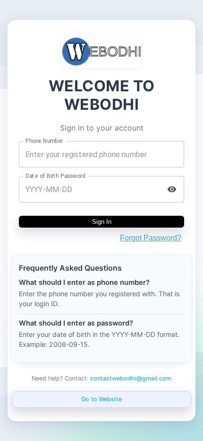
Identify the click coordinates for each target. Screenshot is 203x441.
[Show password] (172, 189)
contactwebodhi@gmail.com (130, 378)
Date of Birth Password (55, 176)
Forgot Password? (150, 238)
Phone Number (44, 141)
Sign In (101, 221)
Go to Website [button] (101, 399)
